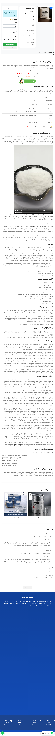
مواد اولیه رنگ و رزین (29, 13)
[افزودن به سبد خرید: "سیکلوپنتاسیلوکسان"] (6, 498)
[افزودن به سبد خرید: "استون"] (30, 498)
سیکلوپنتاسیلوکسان (15, 517)
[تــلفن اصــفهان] (40, 720)
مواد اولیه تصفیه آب (30, 15)
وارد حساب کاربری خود (38, 577)
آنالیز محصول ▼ (10, 48)
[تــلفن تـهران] (54, 720)
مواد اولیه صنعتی (50, 52)
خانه (39, 52)
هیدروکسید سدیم (21, 143)
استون (39, 517)
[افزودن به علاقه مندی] (30, 495)
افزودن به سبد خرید (10, 44)
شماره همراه (19, 721)
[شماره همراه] (24, 720)
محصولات (23, 13)
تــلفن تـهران (48, 721)
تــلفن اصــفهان (33, 721)
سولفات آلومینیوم (17, 444)
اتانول (34, 226)
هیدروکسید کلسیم (16, 446)
